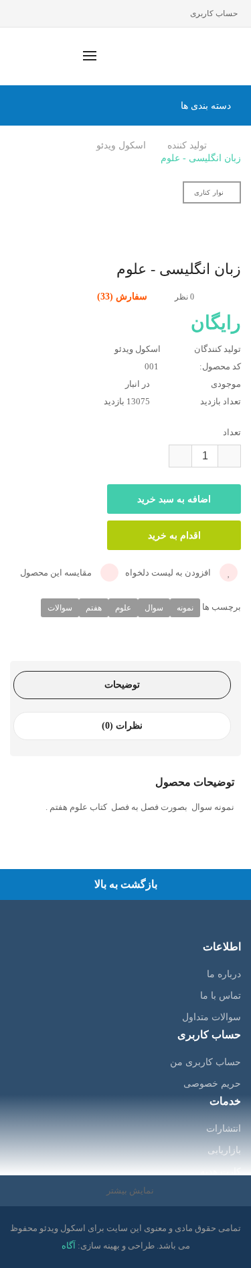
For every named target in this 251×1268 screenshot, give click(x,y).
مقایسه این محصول (57, 573)
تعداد (232, 432)
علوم (123, 608)
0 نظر (184, 297)
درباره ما (224, 974)
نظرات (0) (122, 726)
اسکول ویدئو (121, 145)
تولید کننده (187, 145)
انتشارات (223, 1129)
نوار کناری (209, 192)
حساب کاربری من (205, 1062)
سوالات (60, 608)
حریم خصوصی (212, 1084)
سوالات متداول (211, 1017)
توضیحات (122, 685)
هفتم (94, 608)
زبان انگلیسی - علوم (201, 158)
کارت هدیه (220, 1172)
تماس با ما (220, 996)
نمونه (185, 608)
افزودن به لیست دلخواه (169, 573)
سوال (154, 608)
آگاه (69, 1245)
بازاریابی (224, 1150)
